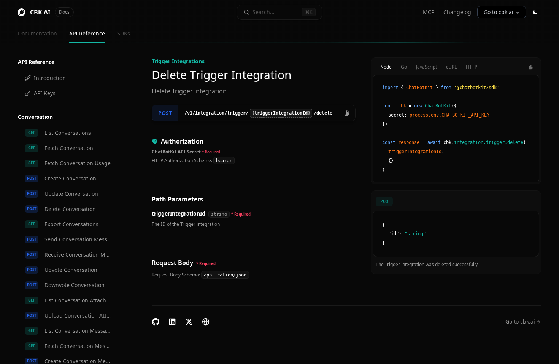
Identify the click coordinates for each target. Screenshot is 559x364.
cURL (451, 67)
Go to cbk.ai (498, 12)
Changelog (457, 12)
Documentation (37, 33)
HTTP (471, 67)
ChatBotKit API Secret (176, 151)
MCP (428, 12)
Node (386, 67)
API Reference (87, 33)
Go (404, 67)
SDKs (123, 33)
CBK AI (50, 12)
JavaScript (426, 67)
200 (384, 201)
